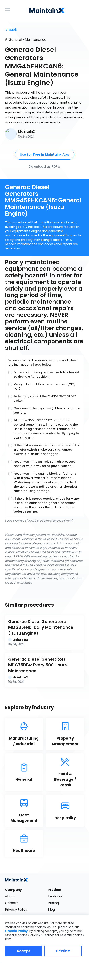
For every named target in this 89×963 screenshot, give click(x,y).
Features (55, 896)
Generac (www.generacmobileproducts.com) (44, 521)
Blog (51, 909)
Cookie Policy (16, 930)
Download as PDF (43, 166)
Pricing (53, 903)
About (10, 896)
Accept (23, 950)
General (15, 40)
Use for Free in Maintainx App (44, 154)
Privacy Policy (16, 909)
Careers (11, 903)
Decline (63, 950)
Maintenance (35, 40)
